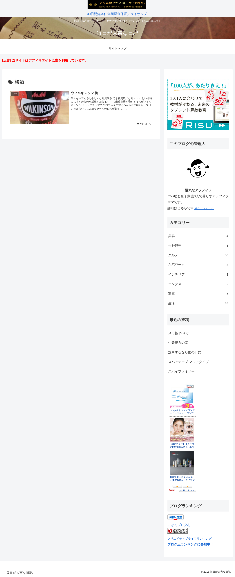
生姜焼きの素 (178, 343)
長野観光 (198, 246)
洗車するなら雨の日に (184, 352)
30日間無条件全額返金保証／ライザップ (117, 14)
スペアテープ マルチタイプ (188, 362)
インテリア (198, 274)
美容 (198, 236)
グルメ (198, 255)
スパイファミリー (181, 371)
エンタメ (198, 284)
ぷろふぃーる (204, 208)
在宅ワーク (198, 265)
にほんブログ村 (179, 525)
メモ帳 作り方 (178, 333)
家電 (198, 294)
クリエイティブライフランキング (189, 538)
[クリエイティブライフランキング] (177, 532)
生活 (198, 303)
